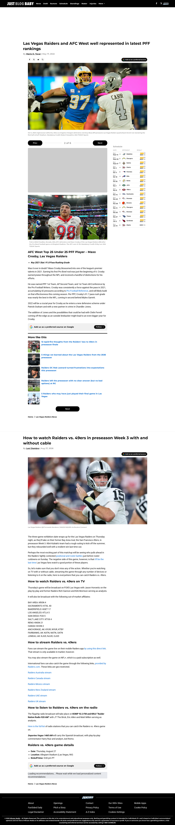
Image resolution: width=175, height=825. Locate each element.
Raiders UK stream (37, 701)
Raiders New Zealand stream (42, 690)
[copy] (42, 59)
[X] (161, 3)
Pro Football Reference (77, 291)
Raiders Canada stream (39, 678)
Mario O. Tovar (33, 54)
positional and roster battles (69, 556)
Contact (89, 803)
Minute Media (15, 818)
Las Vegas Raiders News (46, 417)
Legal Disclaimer (36, 812)
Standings (74, 4)
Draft (45, 4)
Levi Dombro (32, 448)
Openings (58, 803)
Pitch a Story (60, 807)
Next (100, 143)
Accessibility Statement (65, 812)
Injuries (93, 4)
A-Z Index (90, 812)
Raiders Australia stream (39, 672)
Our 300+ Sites (115, 803)
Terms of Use (114, 807)
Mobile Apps (140, 803)
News (38, 4)
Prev (35, 143)
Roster (84, 4)
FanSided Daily (35, 807)
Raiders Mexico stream (39, 684)
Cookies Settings (116, 812)
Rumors (53, 4)
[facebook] (156, 3)
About (31, 803)
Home (30, 417)
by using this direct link (95, 648)
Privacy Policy (92, 807)
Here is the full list (36, 726)
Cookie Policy (140, 807)
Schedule (63, 4)
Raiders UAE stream (37, 695)
